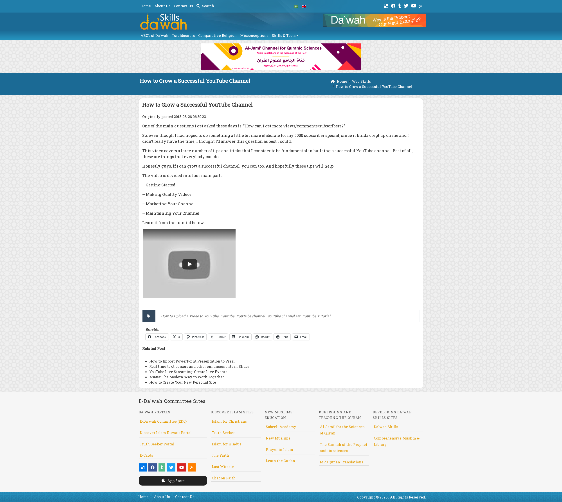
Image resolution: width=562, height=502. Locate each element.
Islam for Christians (229, 421)
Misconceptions (254, 35)
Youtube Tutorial (316, 316)
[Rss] (421, 5)
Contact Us (183, 6)
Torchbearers (183, 35)
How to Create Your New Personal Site (182, 382)
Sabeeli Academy (281, 426)
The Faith (220, 455)
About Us (162, 6)
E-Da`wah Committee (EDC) (163, 421)
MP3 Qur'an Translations (341, 462)
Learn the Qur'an (280, 460)
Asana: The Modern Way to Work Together (186, 377)
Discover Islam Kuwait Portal (166, 432)
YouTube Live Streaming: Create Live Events (188, 371)
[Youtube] (414, 5)
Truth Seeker (223, 432)
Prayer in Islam (279, 449)
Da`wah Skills (386, 426)
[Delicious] (386, 5)
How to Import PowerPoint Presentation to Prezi (192, 361)
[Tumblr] (400, 5)
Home (145, 6)
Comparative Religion (217, 35)
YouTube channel (250, 316)
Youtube (227, 316)
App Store (175, 480)
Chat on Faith (224, 478)
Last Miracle (223, 466)
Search (207, 6)
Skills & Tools (283, 35)
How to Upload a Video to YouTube (189, 316)
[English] (304, 6)
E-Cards (146, 455)
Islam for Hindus (226, 444)
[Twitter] (406, 5)
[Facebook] (393, 5)
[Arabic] (296, 6)
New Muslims (278, 438)
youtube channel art (283, 316)
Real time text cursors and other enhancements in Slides (199, 366)
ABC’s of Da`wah (154, 35)
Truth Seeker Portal (157, 444)
